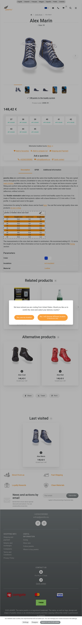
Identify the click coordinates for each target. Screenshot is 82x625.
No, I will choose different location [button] (52, 317)
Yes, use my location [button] (24, 317)
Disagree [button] (35, 622)
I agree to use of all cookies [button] (50, 622)
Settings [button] (25, 622)
